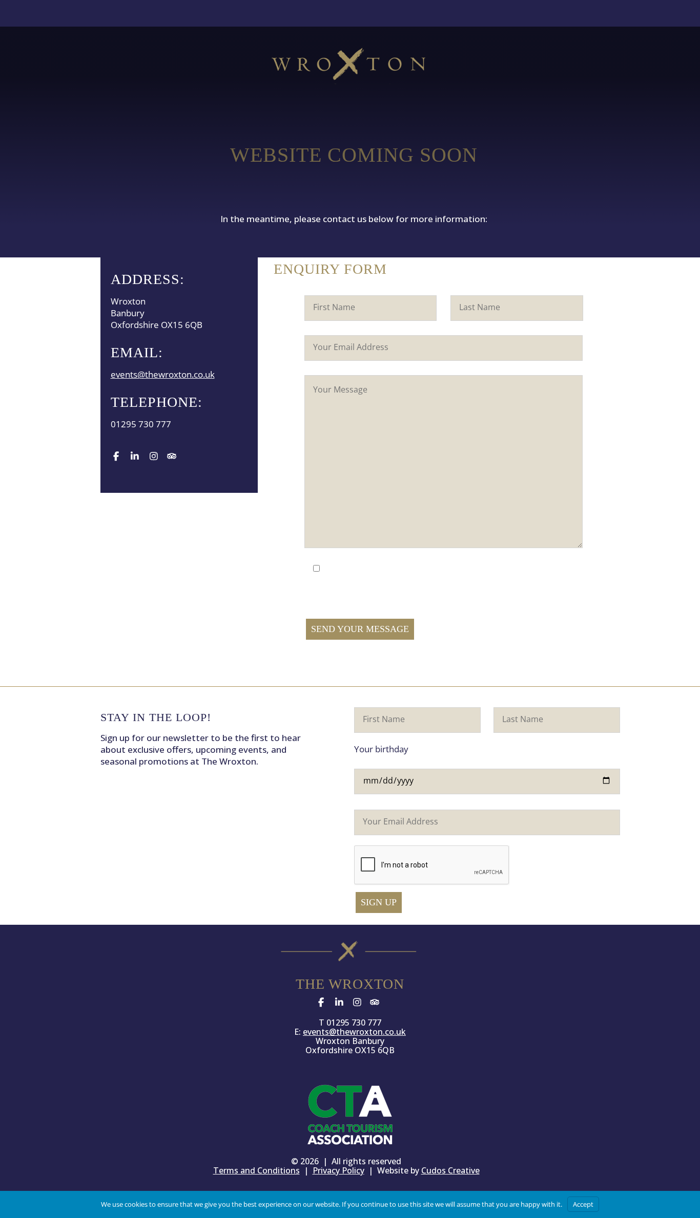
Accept (583, 1204)
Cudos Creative (450, 1170)
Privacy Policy (338, 1170)
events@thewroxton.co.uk (163, 374)
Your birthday (381, 749)
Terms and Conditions (256, 1170)
